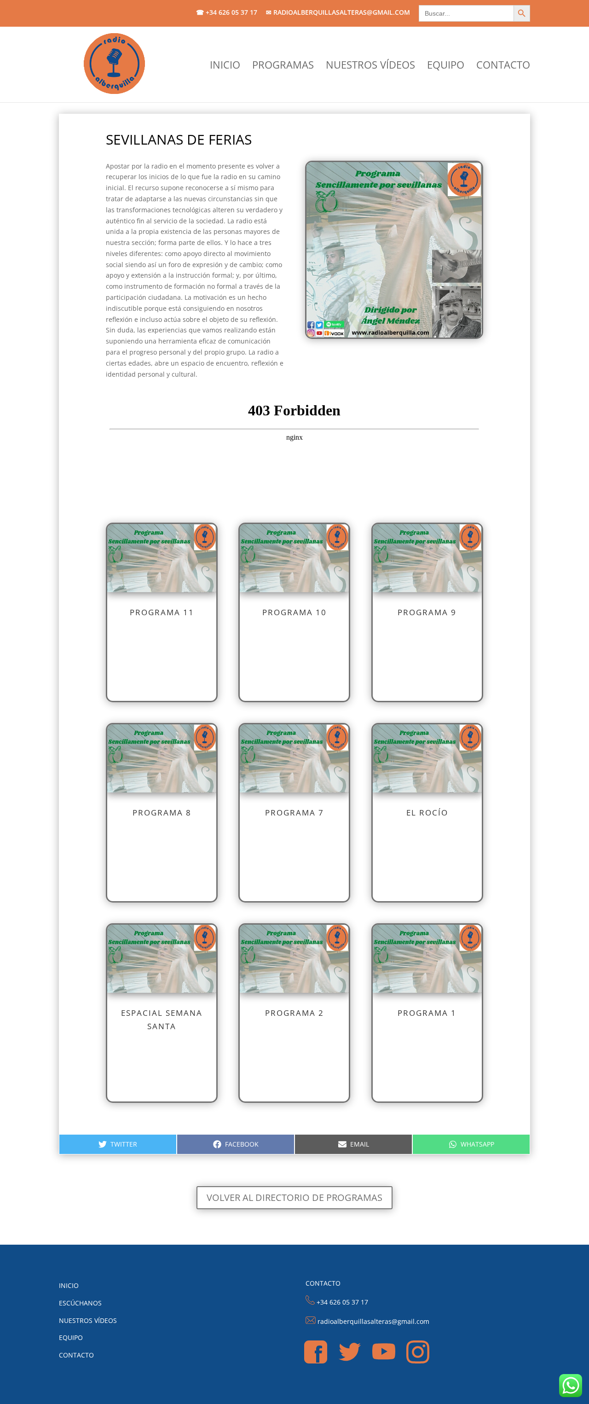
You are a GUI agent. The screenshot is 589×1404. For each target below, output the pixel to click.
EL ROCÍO (427, 812)
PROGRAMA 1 (427, 1013)
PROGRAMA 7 (294, 812)
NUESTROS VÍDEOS (370, 66)
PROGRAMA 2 (294, 1013)
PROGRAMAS (283, 66)
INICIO (225, 66)
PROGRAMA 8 (162, 812)
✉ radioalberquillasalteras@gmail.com (338, 13)
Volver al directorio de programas (294, 1197)
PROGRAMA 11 (162, 612)
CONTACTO (503, 66)
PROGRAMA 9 (427, 612)
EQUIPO (445, 66)
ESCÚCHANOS (80, 1303)
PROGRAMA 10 (294, 612)
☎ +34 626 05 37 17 (226, 13)
